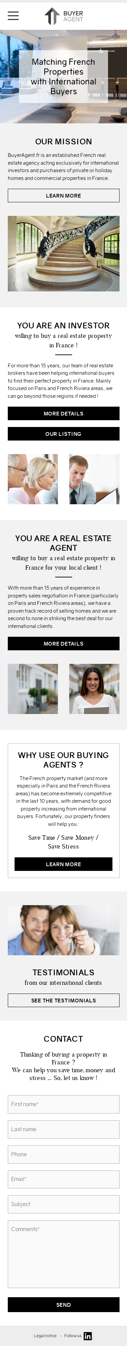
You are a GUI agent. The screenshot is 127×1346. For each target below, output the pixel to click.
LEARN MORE (63, 195)
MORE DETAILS (64, 413)
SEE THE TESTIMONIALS (63, 1000)
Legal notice (45, 1335)
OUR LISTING (63, 434)
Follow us (74, 1335)
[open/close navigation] (13, 16)
